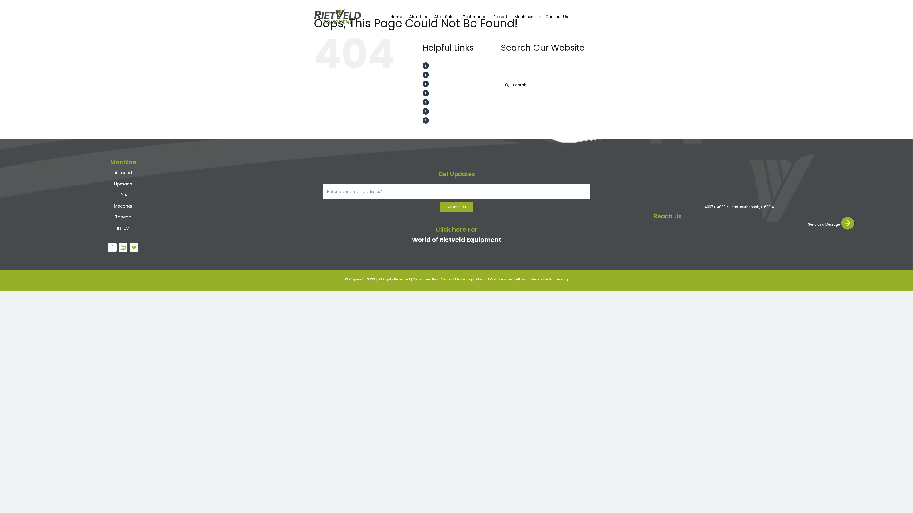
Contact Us (442, 120)
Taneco (123, 217)
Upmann (123, 184)
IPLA (123, 195)
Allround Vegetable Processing (542, 279)
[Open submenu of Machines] (540, 16)
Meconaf (123, 206)
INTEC (123, 228)
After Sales (442, 84)
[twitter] (134, 247)
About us (440, 75)
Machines (441, 111)
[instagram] (123, 247)
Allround (123, 173)
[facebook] (112, 247)
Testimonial (443, 93)
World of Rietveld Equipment (456, 240)
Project (439, 102)
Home (437, 65)
